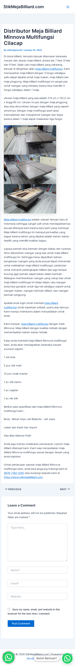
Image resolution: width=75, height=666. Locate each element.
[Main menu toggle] (68, 7)
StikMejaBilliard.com (23, 6)
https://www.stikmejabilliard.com (23, 477)
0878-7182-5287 (14, 473)
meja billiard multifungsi (48, 68)
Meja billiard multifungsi (17, 219)
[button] (67, 658)
